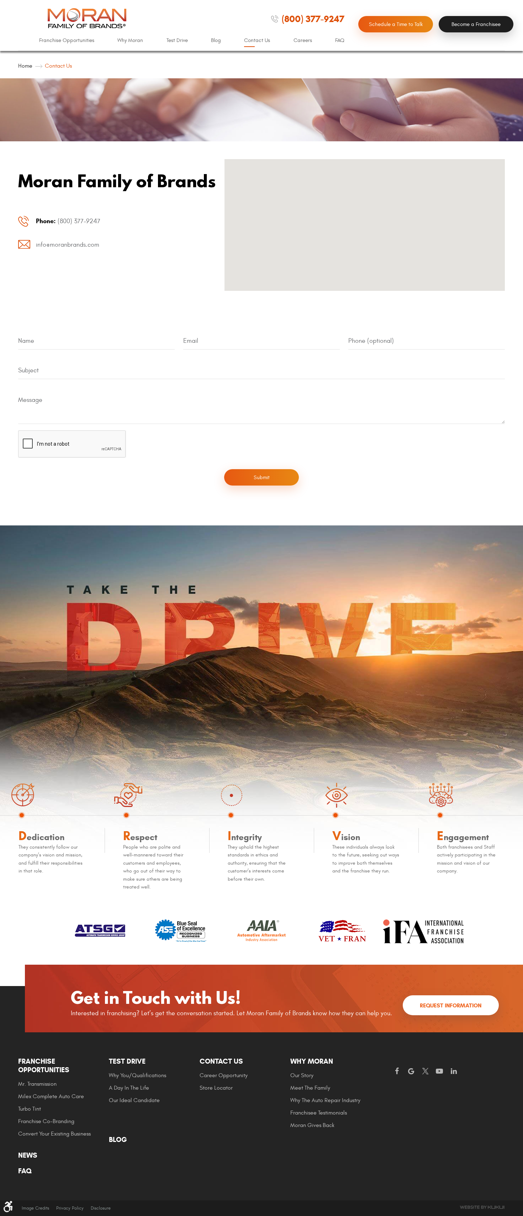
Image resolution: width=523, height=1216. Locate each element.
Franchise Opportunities (66, 40)
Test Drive (177, 40)
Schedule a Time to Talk (396, 24)
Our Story (301, 1075)
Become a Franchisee (476, 24)
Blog (216, 40)
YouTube (439, 1071)
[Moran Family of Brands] (87, 18)
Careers (303, 40)
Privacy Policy (70, 1208)
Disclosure (101, 1208)
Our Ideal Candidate (134, 1100)
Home (25, 66)
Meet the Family (310, 1088)
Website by (482, 1207)
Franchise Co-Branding (46, 1121)
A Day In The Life (129, 1088)
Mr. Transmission (37, 1084)
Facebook (397, 1071)
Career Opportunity (224, 1075)
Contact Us (257, 40)
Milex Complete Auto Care (51, 1096)
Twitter (425, 1071)
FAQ (339, 40)
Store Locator (216, 1088)
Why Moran (130, 40)
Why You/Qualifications (137, 1075)
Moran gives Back (312, 1125)
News (27, 1155)
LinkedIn (454, 1071)
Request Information (450, 1005)
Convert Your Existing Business (54, 1134)
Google (411, 1071)
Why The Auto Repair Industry (325, 1100)
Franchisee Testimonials (318, 1113)
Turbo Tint (29, 1109)
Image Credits (35, 1208)
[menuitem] (66, 40)
